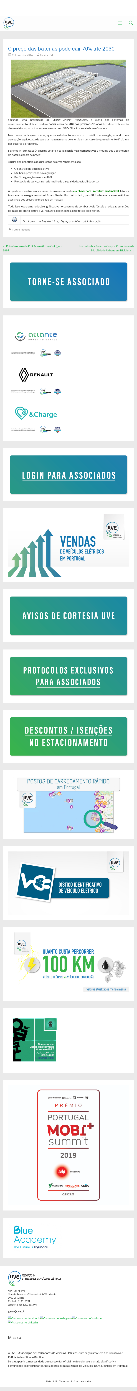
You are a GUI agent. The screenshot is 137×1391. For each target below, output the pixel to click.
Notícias (25, 229)
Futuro (16, 229)
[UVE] (9, 23)
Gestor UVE (47, 54)
